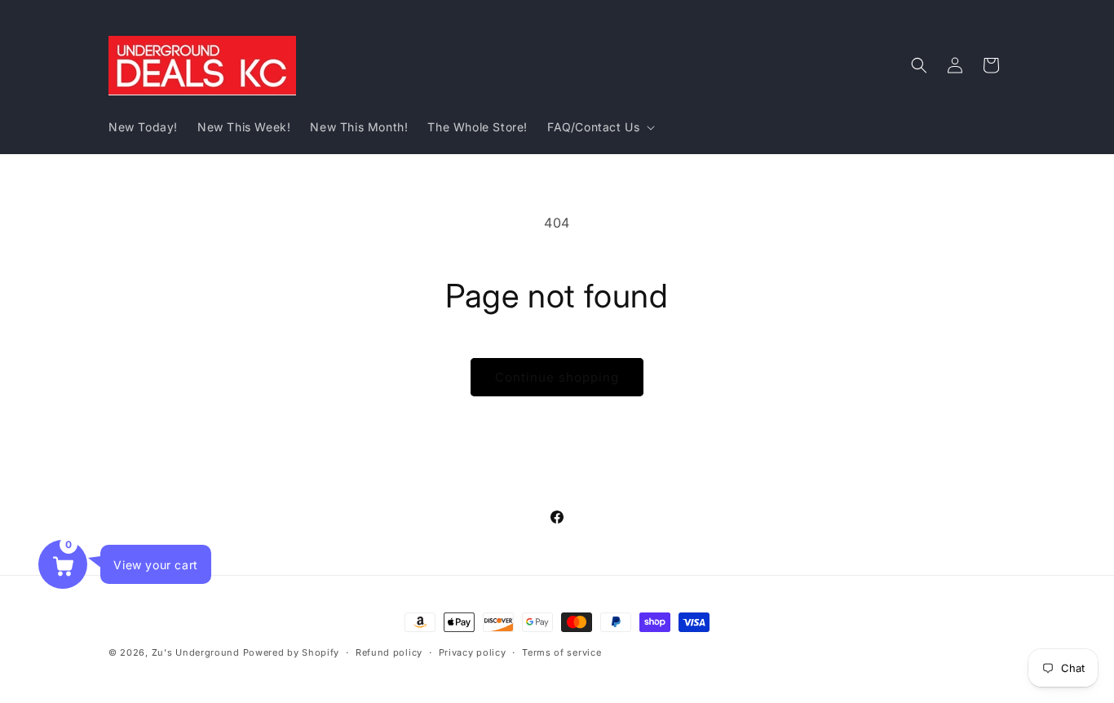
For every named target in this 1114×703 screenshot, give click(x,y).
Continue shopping (557, 377)
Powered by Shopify (291, 652)
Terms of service (561, 651)
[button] (599, 127)
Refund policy (389, 651)
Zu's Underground (196, 652)
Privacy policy (472, 651)
